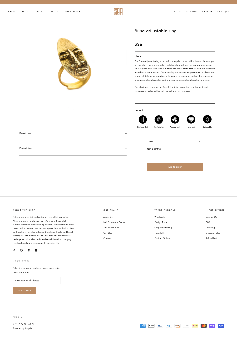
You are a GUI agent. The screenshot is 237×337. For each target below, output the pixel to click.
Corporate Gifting (163, 227)
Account (191, 12)
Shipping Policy (213, 233)
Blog (25, 12)
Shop (11, 12)
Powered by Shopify (22, 328)
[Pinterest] (29, 250)
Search (207, 12)
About (39, 12)
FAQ (208, 222)
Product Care (26, 148)
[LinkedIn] (36, 250)
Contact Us (211, 217)
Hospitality (159, 233)
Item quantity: (154, 149)
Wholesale (73, 12)
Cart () (223, 12)
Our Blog (107, 233)
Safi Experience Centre (114, 222)
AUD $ (174, 12)
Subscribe (25, 291)
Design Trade (160, 222)
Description (25, 133)
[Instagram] (21, 250)
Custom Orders (162, 238)
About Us (108, 217)
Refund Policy (212, 238)
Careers (107, 238)
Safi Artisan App (111, 227)
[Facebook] (14, 250)
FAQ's (54, 12)
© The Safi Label (24, 324)
